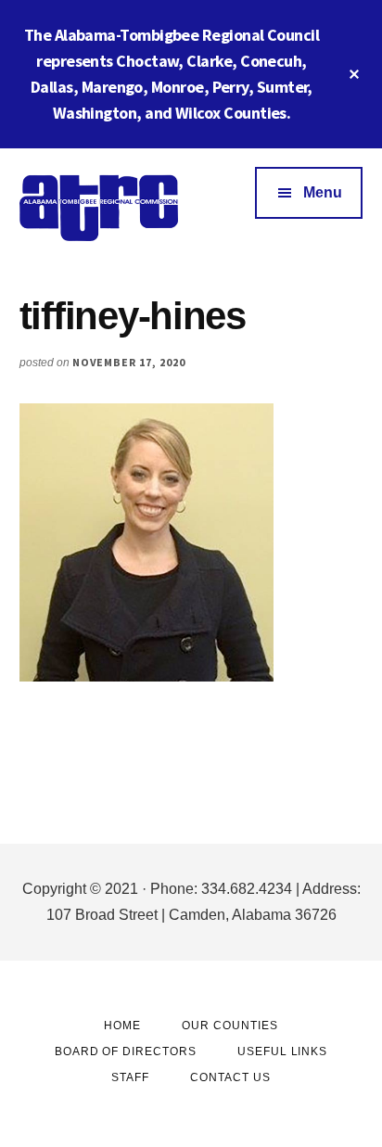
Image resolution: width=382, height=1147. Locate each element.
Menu (322, 192)
